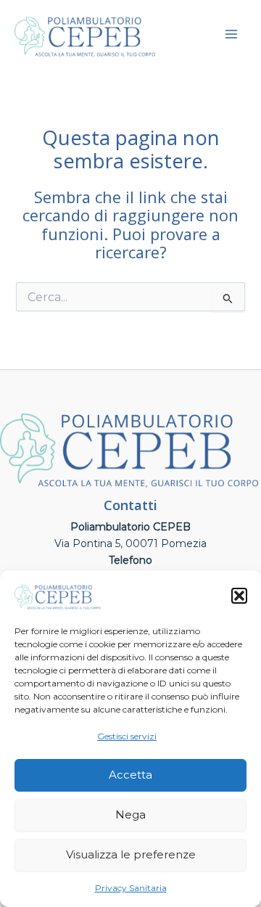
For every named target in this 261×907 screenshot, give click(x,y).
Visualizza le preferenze (131, 854)
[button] (239, 595)
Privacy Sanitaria (131, 887)
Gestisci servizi (127, 736)
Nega (130, 814)
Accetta (130, 774)
